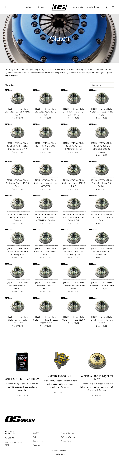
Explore (96, 395)
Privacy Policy (66, 441)
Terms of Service (67, 433)
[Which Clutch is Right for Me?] (96, 360)
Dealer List (78, 7)
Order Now (22, 395)
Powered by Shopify (59, 454)
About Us (36, 445)
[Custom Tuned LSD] (59, 360)
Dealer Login (93, 7)
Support (42, 7)
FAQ (34, 437)
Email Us (36, 433)
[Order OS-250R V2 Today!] (22, 362)
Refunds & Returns (68, 437)
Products (28, 7)
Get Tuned (59, 392)
